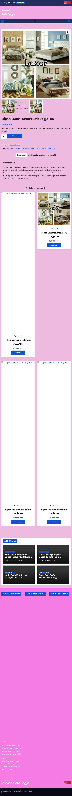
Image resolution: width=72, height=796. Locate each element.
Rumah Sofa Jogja (48, 148)
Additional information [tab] (36, 155)
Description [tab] (21, 155)
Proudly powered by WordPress (10, 791)
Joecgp (20, 560)
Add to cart (14, 136)
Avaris (16, 505)
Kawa (20, 336)
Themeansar (5, 793)
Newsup (28, 791)
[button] (65, 21)
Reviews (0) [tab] (52, 155)
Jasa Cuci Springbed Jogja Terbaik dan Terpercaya (50, 557)
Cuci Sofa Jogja (9, 552)
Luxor (17, 145)
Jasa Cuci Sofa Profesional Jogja (48, 576)
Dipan (12, 145)
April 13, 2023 (10, 560)
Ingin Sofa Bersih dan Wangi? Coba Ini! (16, 576)
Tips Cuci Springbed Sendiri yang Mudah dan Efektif (18, 557)
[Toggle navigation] (35, 21)
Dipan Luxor (10, 148)
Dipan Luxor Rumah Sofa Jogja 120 (28, 148)
